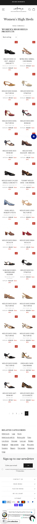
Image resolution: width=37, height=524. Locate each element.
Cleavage (14, 441)
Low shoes (5, 441)
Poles (29, 437)
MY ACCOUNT (18, 493)
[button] (32, 518)
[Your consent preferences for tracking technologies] (33, 520)
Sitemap (18, 498)
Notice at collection (10, 521)
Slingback (5, 445)
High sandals (14, 445)
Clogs (23, 445)
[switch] (4, 521)
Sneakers (5, 448)
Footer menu (18, 489)
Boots (19, 434)
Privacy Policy (21, 471)
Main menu (18, 484)
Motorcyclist (21, 437)
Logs (13, 434)
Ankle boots (5, 434)
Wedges (30, 441)
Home (14, 26)
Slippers (12, 448)
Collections (20, 26)
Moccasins (30, 445)
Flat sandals (21, 448)
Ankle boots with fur (8, 437)
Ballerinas (31, 448)
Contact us (18, 479)
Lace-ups (23, 441)
